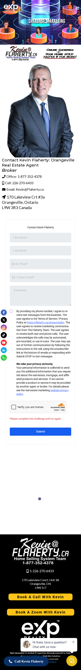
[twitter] (4, 320)
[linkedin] (4, 350)
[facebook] (4, 312)
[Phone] (4, 358)
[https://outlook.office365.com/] (40, 499)
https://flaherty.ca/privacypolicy (45, 322)
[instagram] (4, 328)
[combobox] (14, 264)
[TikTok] (4, 335)
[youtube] (4, 343)
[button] (77, 8)
